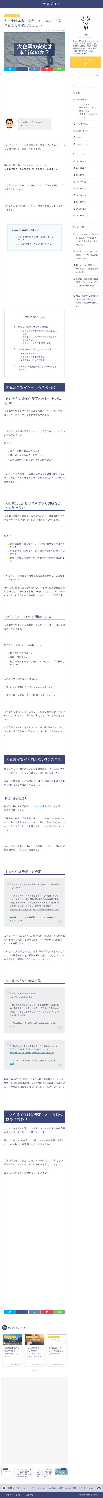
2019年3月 (81, 195)
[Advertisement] (34, 95)
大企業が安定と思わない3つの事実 (35, 349)
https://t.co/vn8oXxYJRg (43, 1053)
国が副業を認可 (30, 353)
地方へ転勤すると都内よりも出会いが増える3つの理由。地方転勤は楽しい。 (87, 301)
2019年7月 (81, 168)
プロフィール (82, 144)
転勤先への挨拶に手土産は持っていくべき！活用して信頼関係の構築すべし (87, 284)
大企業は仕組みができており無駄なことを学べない (40, 338)
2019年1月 (81, 209)
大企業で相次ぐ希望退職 (34, 360)
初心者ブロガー (83, 124)
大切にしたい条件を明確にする (37, 343)
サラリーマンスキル (12, 16)
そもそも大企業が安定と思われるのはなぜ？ (40, 332)
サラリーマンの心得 (88, 114)
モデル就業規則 (43, 806)
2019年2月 (81, 202)
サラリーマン (82, 100)
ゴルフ (82, 117)
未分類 (79, 137)
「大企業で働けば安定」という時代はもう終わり (37, 368)
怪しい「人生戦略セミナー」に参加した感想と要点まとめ (87, 268)
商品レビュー (82, 131)
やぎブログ (51, 4)
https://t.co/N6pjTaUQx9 (21, 997)
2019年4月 (81, 189)
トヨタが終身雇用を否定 (34, 357)
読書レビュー (85, 111)
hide (43, 318)
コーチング (84, 104)
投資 (78, 93)
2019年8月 (81, 162)
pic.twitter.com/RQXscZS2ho (46, 909)
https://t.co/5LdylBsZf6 (20, 1053)
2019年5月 (81, 182)
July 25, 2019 (16, 921)
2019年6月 (81, 175)
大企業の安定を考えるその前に (33, 326)
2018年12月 (81, 216)
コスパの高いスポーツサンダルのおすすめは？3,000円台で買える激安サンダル (87, 240)
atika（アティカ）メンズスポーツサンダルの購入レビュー (87, 255)
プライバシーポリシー (14, 1495)
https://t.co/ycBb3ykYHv (21, 909)
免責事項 (29, 1495)
